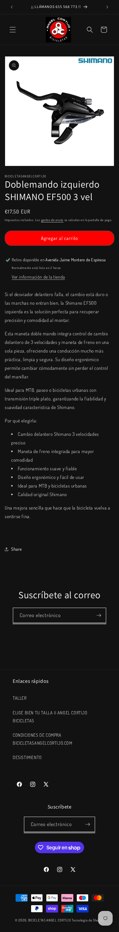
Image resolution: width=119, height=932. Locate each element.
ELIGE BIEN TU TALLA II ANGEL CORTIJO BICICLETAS (50, 716)
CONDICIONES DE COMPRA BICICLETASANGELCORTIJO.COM (42, 739)
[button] (13, 30)
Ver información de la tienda (38, 277)
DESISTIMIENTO (27, 757)
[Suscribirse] (99, 615)
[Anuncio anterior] (12, 7)
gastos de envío (52, 220)
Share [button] (16, 549)
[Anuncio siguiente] (107, 7)
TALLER (20, 698)
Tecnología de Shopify (88, 920)
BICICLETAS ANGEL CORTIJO (49, 920)
